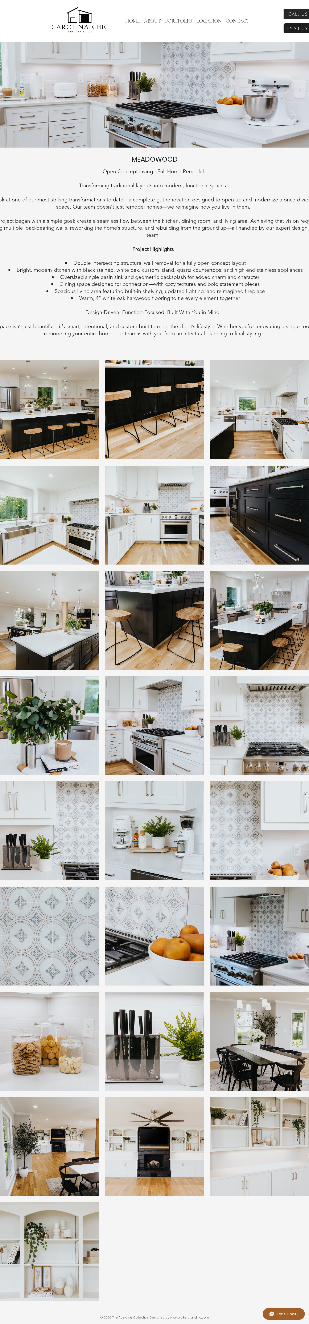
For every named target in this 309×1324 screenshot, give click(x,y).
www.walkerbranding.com (189, 1317)
